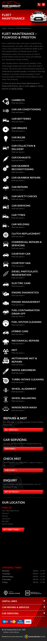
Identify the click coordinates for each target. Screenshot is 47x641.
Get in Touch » (12, 492)
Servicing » (10, 449)
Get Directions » (11, 529)
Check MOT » (11, 470)
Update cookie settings (11, 632)
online (32, 86)
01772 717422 (17, 89)
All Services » (12, 430)
